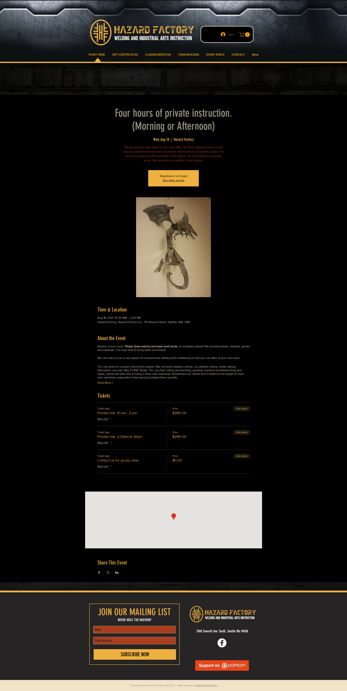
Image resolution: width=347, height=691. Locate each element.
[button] (245, 34)
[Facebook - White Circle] (221, 642)
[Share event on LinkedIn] (117, 572)
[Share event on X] (108, 572)
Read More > (105, 382)
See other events (173, 180)
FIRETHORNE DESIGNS (206, 685)
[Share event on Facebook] (99, 572)
